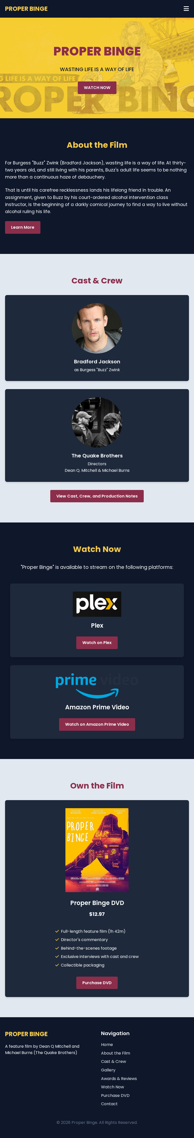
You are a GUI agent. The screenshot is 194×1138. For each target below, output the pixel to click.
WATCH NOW (97, 88)
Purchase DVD (97, 983)
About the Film (115, 1053)
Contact (109, 1104)
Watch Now (112, 1087)
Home (107, 1044)
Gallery (108, 1070)
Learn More (22, 227)
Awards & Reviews (119, 1079)
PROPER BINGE (26, 9)
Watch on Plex (97, 643)
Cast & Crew (113, 1061)
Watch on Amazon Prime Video (97, 724)
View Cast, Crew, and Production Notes (97, 496)
